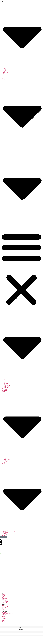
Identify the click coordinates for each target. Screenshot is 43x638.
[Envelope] (1, 542)
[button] (21, 268)
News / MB (3, 535)
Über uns (4, 68)
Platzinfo (4, 147)
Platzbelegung (5, 149)
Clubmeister (5, 222)
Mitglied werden (5, 72)
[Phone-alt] (1, 540)
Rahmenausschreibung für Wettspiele (9, 220)
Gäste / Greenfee (4, 79)
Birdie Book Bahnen (6, 148)
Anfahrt (4, 73)
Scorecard (5, 151)
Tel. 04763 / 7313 (3, 589)
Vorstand (4, 70)
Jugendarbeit (5, 534)
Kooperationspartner (6, 74)
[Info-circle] (1, 544)
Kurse (4, 71)
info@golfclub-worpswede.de (4, 590)
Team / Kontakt (5, 69)
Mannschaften (5, 221)
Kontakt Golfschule (6, 76)
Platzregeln (5, 150)
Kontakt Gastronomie (6, 75)
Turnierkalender (5, 219)
